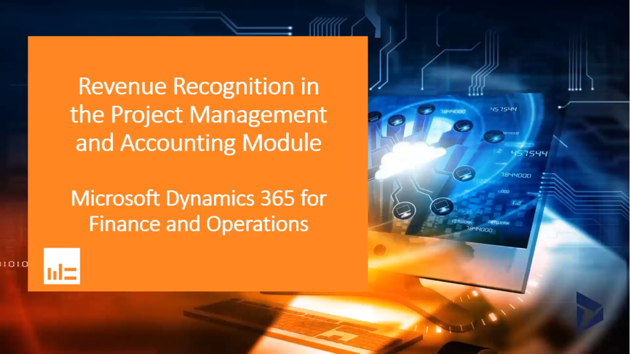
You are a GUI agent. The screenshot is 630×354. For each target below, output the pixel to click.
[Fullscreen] (618, 344)
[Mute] (570, 344)
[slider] (306, 344)
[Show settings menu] (594, 344)
